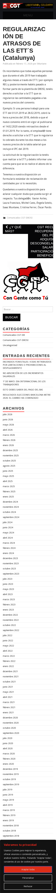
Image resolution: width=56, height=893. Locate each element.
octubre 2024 (9, 512)
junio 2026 (8, 419)
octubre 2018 (9, 830)
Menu (28, 15)
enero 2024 (8, 553)
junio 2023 (8, 584)
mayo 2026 (8, 424)
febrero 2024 (9, 548)
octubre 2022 (9, 625)
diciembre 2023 (10, 558)
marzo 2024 (9, 543)
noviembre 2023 (11, 563)
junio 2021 (8, 687)
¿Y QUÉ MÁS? (13, 229)
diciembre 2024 (10, 502)
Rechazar (28, 886)
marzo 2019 (9, 810)
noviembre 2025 (11, 455)
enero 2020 (8, 764)
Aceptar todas (28, 869)
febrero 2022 (9, 661)
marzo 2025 (9, 486)
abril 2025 (8, 481)
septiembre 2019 (11, 784)
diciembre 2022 (10, 615)
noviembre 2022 (11, 620)
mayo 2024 (8, 532)
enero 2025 (8, 496)
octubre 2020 (9, 728)
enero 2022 (8, 666)
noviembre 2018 (11, 825)
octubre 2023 (9, 568)
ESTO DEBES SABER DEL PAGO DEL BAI (23, 389)
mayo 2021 (8, 692)
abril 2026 (8, 430)
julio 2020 (7, 738)
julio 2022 (7, 635)
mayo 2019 (8, 800)
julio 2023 (7, 579)
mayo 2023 (8, 589)
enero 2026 (8, 445)
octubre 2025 (9, 460)
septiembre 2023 (11, 573)
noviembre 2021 (11, 676)
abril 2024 (8, 538)
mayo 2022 (8, 645)
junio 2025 (8, 471)
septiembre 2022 (11, 630)
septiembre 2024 (11, 517)
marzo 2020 (9, 753)
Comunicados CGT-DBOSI (20, 217)
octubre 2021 (9, 681)
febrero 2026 (9, 440)
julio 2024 (7, 522)
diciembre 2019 (10, 769)
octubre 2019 (9, 779)
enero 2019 (8, 820)
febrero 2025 (9, 491)
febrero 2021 (9, 707)
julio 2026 (7, 414)
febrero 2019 (9, 815)
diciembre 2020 (10, 717)
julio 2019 (7, 789)
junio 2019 (8, 794)
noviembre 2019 (11, 774)
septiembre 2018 (11, 836)
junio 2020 (8, 743)
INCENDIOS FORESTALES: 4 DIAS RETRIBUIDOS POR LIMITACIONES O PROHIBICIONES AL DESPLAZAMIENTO (27, 365)
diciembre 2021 (10, 671)
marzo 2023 (9, 599)
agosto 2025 (9, 466)
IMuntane (41, 63)
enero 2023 (8, 609)
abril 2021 (8, 697)
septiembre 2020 (11, 733)
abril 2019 (8, 805)
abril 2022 (8, 651)
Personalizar (28, 878)
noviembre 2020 (11, 723)
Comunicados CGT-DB (14, 335)
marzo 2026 (9, 435)
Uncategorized (10, 345)
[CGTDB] (28, 5)
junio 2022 (8, 640)
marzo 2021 (9, 702)
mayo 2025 (8, 476)
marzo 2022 (9, 656)
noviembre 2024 (11, 507)
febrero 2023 (9, 604)
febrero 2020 (9, 759)
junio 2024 (8, 527)
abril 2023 (8, 594)
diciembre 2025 (10, 450)
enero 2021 (8, 712)
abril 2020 (8, 748)
